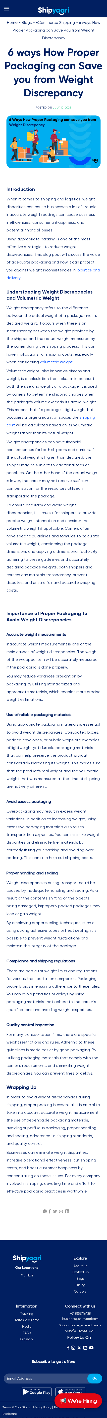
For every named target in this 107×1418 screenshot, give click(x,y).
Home (12, 22)
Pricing (80, 1285)
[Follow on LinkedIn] (85, 1347)
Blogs (27, 22)
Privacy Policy (42, 1407)
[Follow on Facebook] (68, 1347)
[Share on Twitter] (55, 1212)
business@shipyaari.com (80, 1319)
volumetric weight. (57, 362)
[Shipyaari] (53, 11)
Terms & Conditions (16, 1407)
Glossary (26, 1339)
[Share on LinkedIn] (67, 1212)
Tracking (26, 1313)
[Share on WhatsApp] (45, 1212)
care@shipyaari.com (80, 1330)
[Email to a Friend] (61, 1212)
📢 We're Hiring (78, 1401)
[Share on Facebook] (50, 1212)
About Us (80, 1266)
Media (27, 1326)
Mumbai (27, 1275)
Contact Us (80, 1272)
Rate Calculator (27, 1320)
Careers (80, 1291)
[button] (7, 8)
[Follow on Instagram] (73, 1347)
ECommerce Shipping (55, 22)
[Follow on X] (79, 1347)
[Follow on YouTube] (91, 1347)
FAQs (27, 1333)
